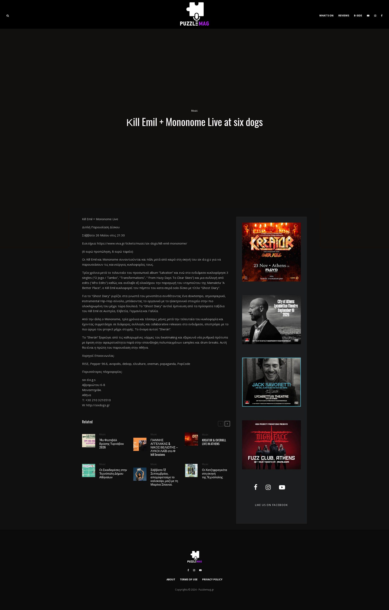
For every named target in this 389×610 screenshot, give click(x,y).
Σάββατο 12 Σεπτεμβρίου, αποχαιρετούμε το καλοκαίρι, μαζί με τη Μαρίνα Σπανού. (164, 477)
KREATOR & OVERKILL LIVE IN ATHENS (214, 441)
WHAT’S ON (326, 15)
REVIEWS (343, 15)
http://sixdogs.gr (98, 405)
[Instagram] (375, 14)
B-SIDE (358, 15)
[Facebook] (382, 14)
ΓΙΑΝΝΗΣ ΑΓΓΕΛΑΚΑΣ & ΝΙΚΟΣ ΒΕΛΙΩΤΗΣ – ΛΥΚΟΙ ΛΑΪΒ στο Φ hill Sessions (164, 447)
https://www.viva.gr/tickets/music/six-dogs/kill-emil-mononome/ (142, 243)
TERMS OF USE (189, 579)
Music (194, 110)
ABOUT (171, 579)
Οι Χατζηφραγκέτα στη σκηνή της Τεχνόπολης (214, 473)
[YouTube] (368, 14)
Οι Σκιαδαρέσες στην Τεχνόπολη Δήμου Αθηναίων (113, 473)
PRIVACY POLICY (212, 579)
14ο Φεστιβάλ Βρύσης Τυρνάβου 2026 (111, 443)
